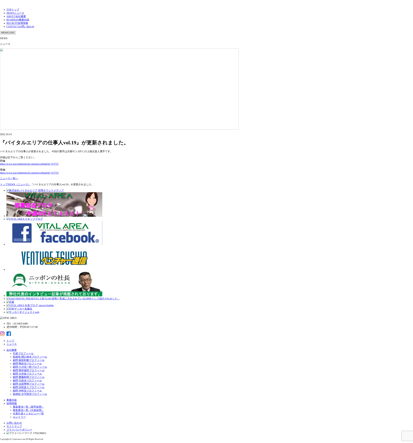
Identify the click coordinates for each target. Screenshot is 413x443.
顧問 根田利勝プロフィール (29, 360)
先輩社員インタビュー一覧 (28, 413)
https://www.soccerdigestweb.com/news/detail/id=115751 (29, 164)
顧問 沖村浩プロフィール (27, 390)
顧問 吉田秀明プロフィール (29, 384)
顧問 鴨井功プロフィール (27, 363)
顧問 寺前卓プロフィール (27, 380)
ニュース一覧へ (9, 178)
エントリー (19, 417)
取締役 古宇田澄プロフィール (30, 394)
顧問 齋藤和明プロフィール (29, 377)
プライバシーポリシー (19, 429)
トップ (10, 340)
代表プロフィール (23, 353)
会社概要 (11, 350)
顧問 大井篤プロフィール (27, 373)
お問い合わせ (14, 423)
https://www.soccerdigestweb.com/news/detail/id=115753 (29, 172)
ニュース (11, 344)
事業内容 (11, 400)
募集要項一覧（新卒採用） (28, 406)
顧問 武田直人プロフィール (29, 387)
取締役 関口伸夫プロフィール (30, 356)
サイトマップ (14, 426)
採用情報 (11, 403)
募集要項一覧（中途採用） (28, 410)
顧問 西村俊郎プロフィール (29, 370)
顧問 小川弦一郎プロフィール (30, 367)
